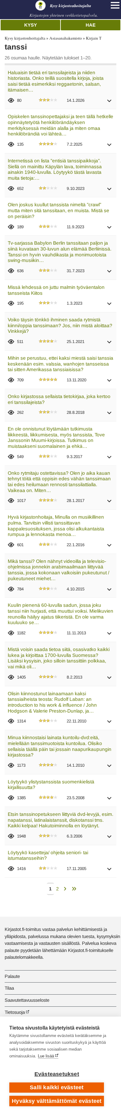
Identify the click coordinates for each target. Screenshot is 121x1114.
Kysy (30, 25)
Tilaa (9, 988)
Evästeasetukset (56, 1074)
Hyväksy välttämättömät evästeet (56, 1101)
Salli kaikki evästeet (56, 1087)
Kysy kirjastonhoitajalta (25, 38)
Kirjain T (93, 38)
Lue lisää (46, 1056)
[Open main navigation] (115, 5)
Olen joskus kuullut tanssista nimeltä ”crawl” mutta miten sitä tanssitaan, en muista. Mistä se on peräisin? (58, 210)
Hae (91, 25)
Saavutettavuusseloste (27, 1000)
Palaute (12, 976)
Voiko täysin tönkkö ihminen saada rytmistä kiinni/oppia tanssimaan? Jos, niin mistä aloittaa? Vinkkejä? (60, 325)
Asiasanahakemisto (65, 38)
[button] (109, 103)
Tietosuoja (15, 1012)
